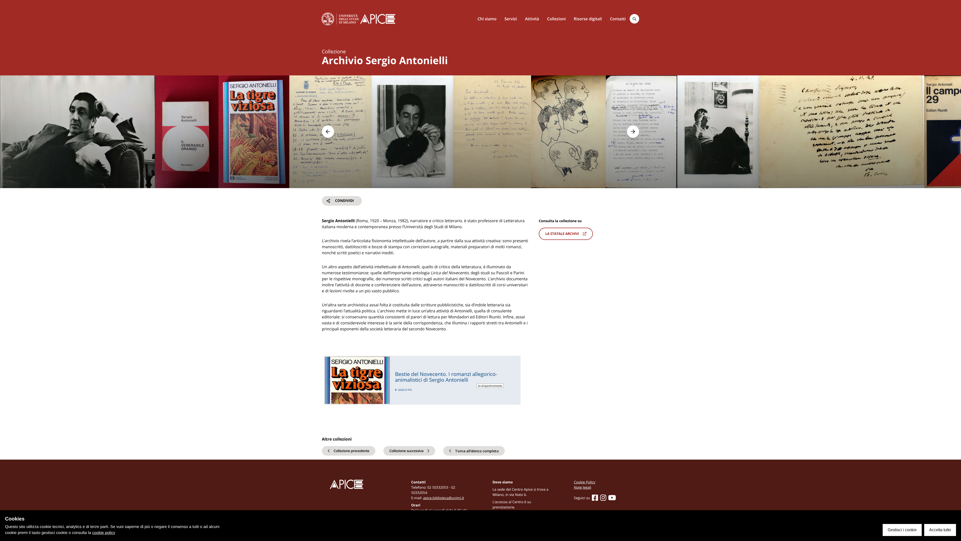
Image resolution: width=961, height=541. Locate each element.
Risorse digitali (588, 19)
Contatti (618, 19)
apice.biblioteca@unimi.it (443, 498)
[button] (328, 131)
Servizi (511, 19)
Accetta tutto (940, 530)
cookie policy (103, 533)
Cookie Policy (584, 482)
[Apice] (358, 484)
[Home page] (377, 19)
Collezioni (556, 19)
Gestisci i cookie (902, 530)
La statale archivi (562, 233)
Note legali (582, 487)
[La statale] (340, 19)
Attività (532, 19)
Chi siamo (486, 19)
